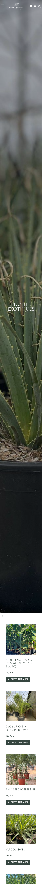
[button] (39, 6)
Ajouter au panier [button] (18, 679)
